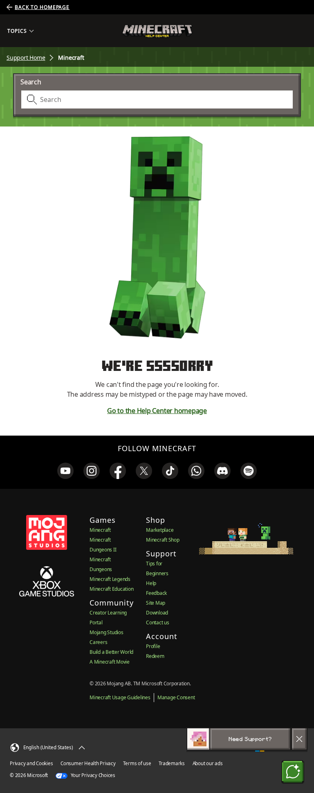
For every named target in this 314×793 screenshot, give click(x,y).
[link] (65, 471)
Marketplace (159, 529)
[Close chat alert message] (299, 738)
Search (30, 81)
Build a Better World (111, 651)
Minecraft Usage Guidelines (120, 697)
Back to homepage (42, 7)
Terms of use (137, 763)
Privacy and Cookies (31, 763)
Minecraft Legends (110, 579)
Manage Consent (176, 697)
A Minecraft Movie (110, 661)
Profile (153, 646)
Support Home (26, 57)
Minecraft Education (111, 588)
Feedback (156, 593)
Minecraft (100, 529)
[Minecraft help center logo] (157, 31)
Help (151, 583)
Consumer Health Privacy (88, 763)
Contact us (157, 622)
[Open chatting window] (292, 771)
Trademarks (172, 763)
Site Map (155, 602)
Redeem (155, 656)
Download (157, 612)
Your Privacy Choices (92, 775)
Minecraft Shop (162, 539)
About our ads (208, 763)
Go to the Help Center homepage (157, 410)
